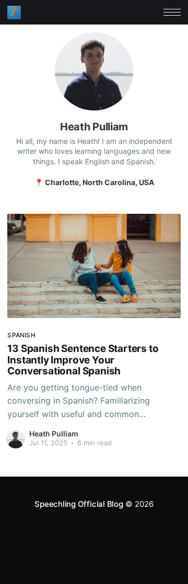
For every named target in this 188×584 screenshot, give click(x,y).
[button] (172, 12)
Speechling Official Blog (78, 504)
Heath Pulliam (53, 433)
